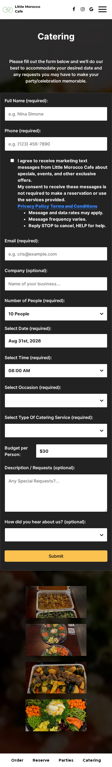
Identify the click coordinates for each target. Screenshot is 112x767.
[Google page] (91, 9)
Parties (66, 760)
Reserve (41, 760)
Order (17, 760)
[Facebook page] (74, 9)
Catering (92, 760)
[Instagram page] (82, 9)
